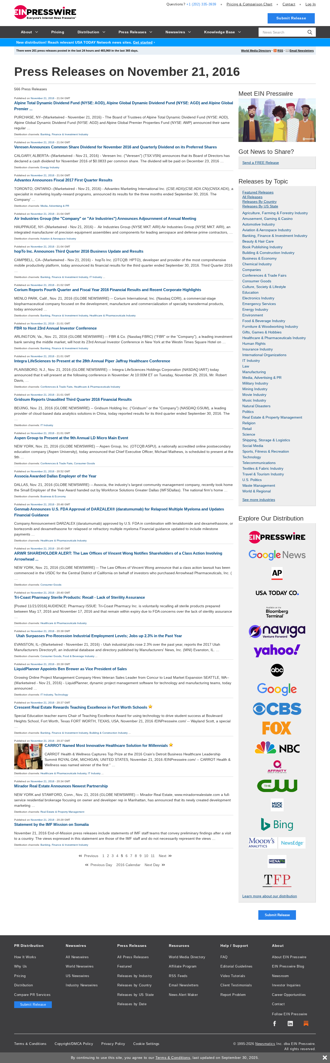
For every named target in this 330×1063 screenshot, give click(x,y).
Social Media (252, 446)
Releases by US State (135, 995)
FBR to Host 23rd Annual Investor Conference (55, 328)
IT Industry (95, 277)
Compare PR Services (32, 995)
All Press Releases (133, 957)
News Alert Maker (183, 995)
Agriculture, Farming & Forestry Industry (275, 213)
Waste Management (258, 485)
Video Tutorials (232, 976)
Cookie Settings (146, 1044)
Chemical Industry (257, 264)
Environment (252, 315)
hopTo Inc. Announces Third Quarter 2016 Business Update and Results (78, 251)
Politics (248, 412)
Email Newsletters (302, 50)
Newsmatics (265, 1044)
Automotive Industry (258, 224)
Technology (61, 694)
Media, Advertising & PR (54, 205)
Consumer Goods (84, 463)
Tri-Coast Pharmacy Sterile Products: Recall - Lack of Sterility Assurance (79, 597)
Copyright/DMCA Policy (74, 1044)
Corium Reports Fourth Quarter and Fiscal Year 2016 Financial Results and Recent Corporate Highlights (107, 289)
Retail (247, 429)
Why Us (20, 966)
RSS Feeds (178, 976)
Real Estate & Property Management (62, 811)
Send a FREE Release (260, 163)
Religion (248, 423)
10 (146, 856)
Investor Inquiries (286, 985)
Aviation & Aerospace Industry (58, 238)
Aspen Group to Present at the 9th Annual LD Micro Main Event (71, 438)
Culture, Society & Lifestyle (264, 287)
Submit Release (291, 18)
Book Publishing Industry (262, 247)
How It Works (25, 957)
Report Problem (233, 995)
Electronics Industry (258, 298)
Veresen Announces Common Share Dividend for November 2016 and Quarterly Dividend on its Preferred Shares (115, 147)
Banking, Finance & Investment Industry (64, 134)
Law (245, 366)
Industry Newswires (82, 985)
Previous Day (101, 865)
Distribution (23, 985)
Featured (124, 966)
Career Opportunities (289, 995)
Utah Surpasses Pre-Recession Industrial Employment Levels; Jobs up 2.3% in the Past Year (99, 636)
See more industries (258, 500)
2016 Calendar (128, 865)
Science (248, 434)
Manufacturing (254, 372)
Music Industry (254, 400)
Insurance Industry (257, 349)
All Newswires (77, 957)
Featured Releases (258, 192)
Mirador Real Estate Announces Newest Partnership (61, 786)
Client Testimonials (236, 985)
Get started (143, 42)
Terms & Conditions (30, 1044)
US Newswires (77, 976)
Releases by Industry (134, 976)
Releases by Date (131, 1004)
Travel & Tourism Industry (263, 474)
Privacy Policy (113, 1044)
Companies (251, 270)
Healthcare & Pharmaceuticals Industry (112, 315)
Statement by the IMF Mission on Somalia (51, 824)
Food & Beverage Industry (78, 656)
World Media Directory (256, 50)
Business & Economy (53, 496)
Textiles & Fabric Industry (262, 468)
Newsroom (280, 976)
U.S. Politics (252, 480)
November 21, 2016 (42, 98)
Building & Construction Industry (108, 732)
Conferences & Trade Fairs (56, 386)
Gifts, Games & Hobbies (262, 332)
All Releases (252, 197)
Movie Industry (254, 395)
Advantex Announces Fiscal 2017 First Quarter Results (63, 180)
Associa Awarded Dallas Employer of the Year (55, 476)
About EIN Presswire (289, 957)
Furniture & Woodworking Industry (270, 326)
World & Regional (256, 491)
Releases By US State (260, 206)
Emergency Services (259, 304)
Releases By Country (259, 201)
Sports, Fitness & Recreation (265, 451)
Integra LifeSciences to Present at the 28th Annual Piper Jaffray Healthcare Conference (92, 361)
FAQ (224, 957)
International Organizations (264, 355)
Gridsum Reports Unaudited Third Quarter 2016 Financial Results (73, 399)
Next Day (152, 865)
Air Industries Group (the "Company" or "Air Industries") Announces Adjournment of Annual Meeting (105, 218)
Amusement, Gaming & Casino (267, 219)
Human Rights (254, 343)
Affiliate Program (183, 966)
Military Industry (255, 383)
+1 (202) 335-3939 (201, 4)
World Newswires (80, 966)
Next (162, 856)
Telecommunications (259, 463)
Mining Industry (254, 389)
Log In (311, 4)
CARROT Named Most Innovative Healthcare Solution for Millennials (106, 745)
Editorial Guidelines (236, 966)
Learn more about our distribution (269, 896)
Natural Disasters (256, 406)
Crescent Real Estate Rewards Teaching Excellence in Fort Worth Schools (80, 707)
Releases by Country (134, 985)
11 (153, 856)
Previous (91, 856)
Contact (289, 4)
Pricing (250, 4)
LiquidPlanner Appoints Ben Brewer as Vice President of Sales (70, 669)
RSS (280, 50)
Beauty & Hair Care (258, 241)
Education (250, 292)
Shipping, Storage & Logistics (266, 440)
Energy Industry (49, 167)
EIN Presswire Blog (288, 966)
